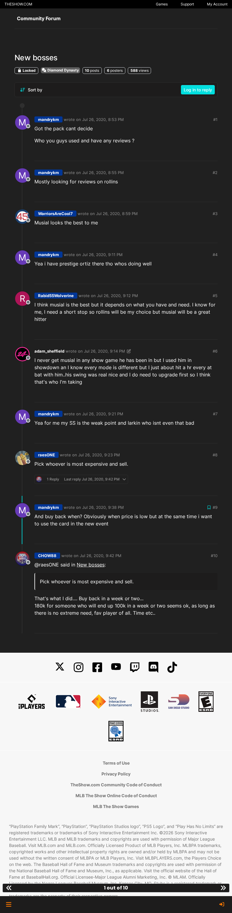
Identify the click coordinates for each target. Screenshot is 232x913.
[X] (60, 667)
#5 (215, 295)
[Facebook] (97, 667)
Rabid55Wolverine (56, 295)
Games (162, 4)
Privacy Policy (116, 773)
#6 (215, 351)
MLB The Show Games (116, 806)
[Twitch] (135, 667)
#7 (215, 413)
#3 (215, 213)
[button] (8, 905)
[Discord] (153, 667)
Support (187, 4)
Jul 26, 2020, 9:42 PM (100, 555)
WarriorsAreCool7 (55, 213)
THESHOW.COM (18, 4)
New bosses (91, 565)
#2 (215, 172)
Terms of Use (116, 763)
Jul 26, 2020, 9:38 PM (103, 507)
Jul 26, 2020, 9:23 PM (99, 454)
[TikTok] (172, 667)
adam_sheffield (49, 351)
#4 (215, 254)
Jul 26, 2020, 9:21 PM (102, 413)
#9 (215, 507)
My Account (217, 4)
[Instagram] (78, 667)
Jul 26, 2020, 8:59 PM (117, 213)
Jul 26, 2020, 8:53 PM (103, 119)
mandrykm (48, 119)
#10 (214, 555)
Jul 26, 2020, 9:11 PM (102, 254)
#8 (215, 454)
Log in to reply (198, 89)
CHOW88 (47, 555)
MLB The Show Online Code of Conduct (116, 795)
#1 (215, 119)
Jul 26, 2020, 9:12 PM (117, 295)
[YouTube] (116, 667)
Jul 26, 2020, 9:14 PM (104, 351)
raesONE (46, 454)
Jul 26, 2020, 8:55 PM (103, 172)
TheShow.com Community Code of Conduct (116, 784)
